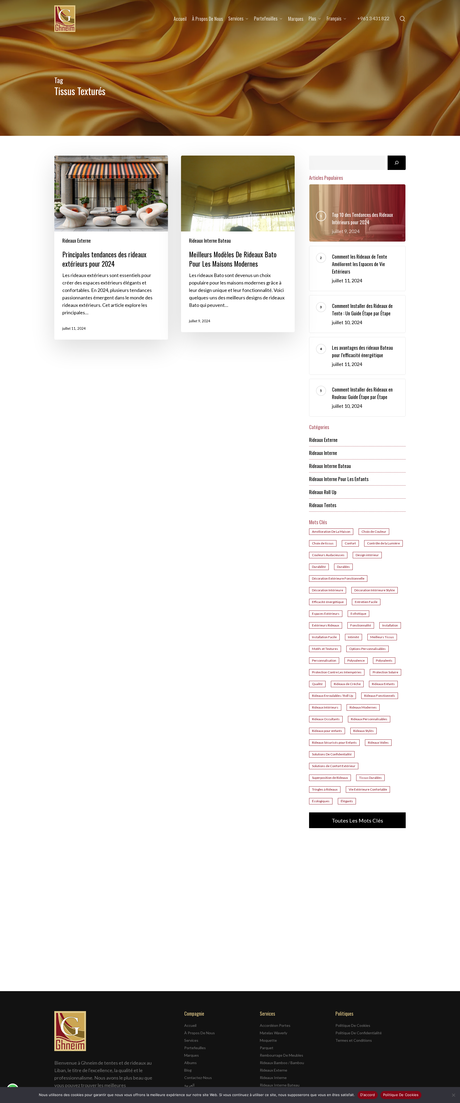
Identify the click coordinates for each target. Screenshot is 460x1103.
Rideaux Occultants (326, 719)
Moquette (268, 1040)
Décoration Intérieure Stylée (374, 590)
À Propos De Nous (199, 1033)
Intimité (353, 637)
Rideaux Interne (323, 452)
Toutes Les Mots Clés (357, 820)
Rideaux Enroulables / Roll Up (332, 696)
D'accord (367, 1095)
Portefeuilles (195, 1047)
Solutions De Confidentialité (332, 754)
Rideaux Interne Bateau (210, 240)
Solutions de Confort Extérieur (333, 766)
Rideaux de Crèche (347, 684)
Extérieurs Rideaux (325, 625)
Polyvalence (356, 660)
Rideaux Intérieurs (325, 707)
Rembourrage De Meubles (281, 1055)
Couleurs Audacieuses (328, 555)
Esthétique (358, 614)
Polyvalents (384, 660)
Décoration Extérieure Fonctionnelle (338, 578)
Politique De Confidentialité (358, 1033)
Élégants (347, 801)
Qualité (317, 684)
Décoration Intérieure (327, 590)
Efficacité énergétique (328, 602)
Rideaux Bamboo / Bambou (282, 1062)
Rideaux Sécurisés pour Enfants (334, 742)
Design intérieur (367, 555)
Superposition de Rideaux (330, 778)
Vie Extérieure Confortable (368, 789)
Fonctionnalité (360, 625)
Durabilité (319, 567)
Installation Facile (324, 637)
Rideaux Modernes (363, 707)
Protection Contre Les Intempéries (337, 672)
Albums (190, 1062)
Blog (188, 1070)
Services (191, 1040)
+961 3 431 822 (373, 18)
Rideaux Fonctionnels (379, 696)
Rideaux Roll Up (322, 492)
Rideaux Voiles (378, 742)
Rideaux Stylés (363, 731)
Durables (343, 567)
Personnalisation (324, 660)
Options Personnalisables (367, 649)
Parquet (266, 1047)
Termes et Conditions (353, 1040)
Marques (191, 1055)
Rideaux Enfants (383, 684)
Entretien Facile (366, 602)
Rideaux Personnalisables (369, 719)
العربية (189, 1085)
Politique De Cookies (352, 1025)
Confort (350, 543)
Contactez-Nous (198, 1077)
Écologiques (321, 801)
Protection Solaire (385, 672)
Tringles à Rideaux (325, 789)
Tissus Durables (370, 778)
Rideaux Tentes (322, 505)
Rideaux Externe (76, 240)
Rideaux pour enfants (327, 731)
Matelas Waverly (273, 1033)
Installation (390, 625)
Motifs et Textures (325, 649)
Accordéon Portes (275, 1025)
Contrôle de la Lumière (383, 543)
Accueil (190, 1025)
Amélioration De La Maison (331, 532)
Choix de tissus (323, 543)
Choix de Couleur (374, 532)
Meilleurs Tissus (382, 637)
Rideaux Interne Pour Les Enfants (338, 478)
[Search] (397, 163)
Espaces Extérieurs (325, 614)
